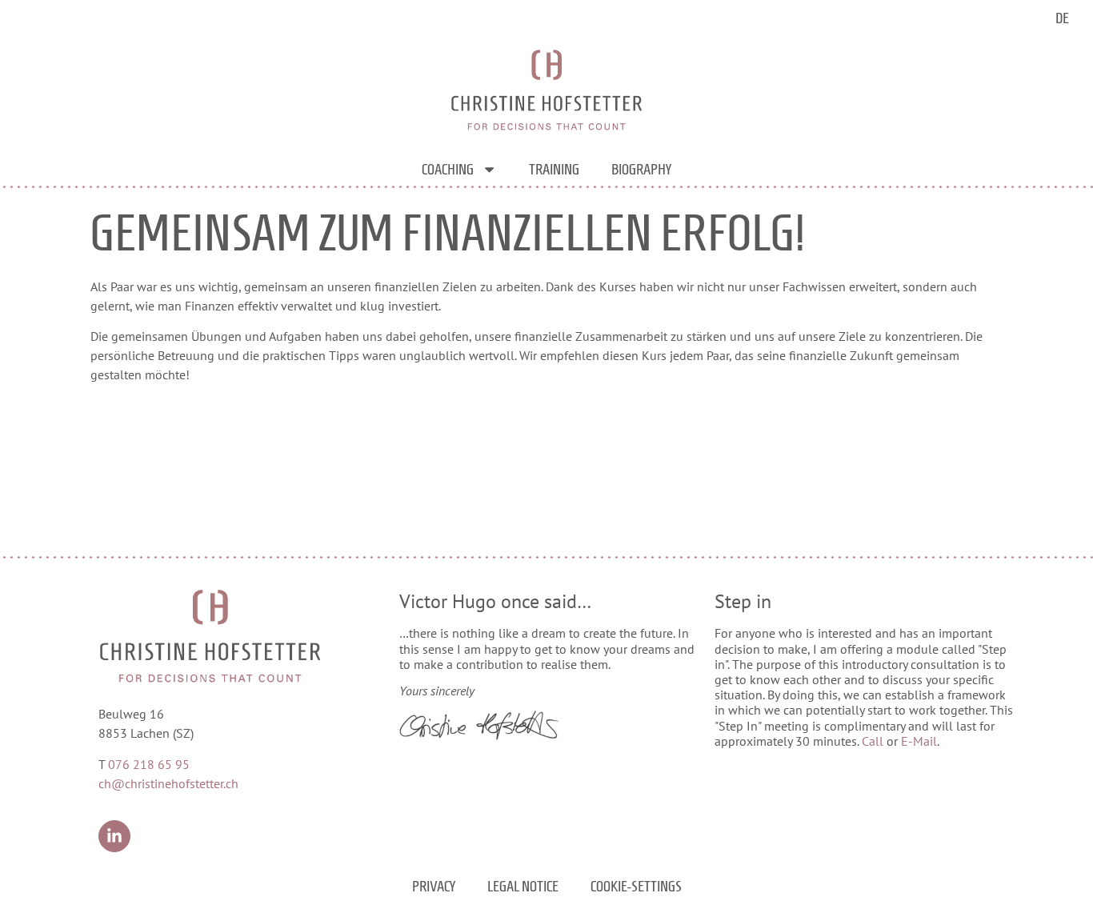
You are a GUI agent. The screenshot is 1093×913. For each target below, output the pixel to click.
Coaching (448, 169)
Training (554, 169)
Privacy (433, 886)
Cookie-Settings (636, 886)
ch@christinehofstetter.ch (168, 783)
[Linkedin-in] (114, 836)
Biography (641, 169)
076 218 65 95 (149, 764)
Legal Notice (523, 886)
